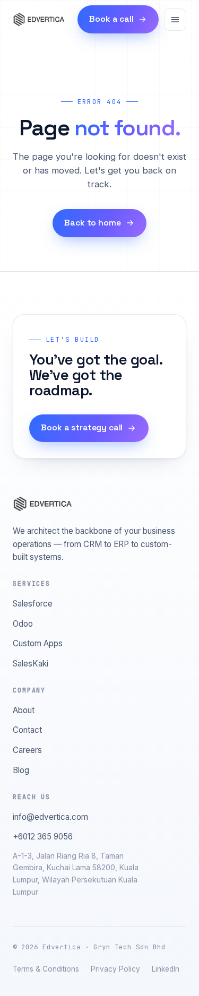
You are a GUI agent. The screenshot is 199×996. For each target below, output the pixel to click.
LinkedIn (165, 969)
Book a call (111, 19)
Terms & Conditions (46, 969)
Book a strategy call (82, 427)
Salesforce (33, 604)
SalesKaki (30, 664)
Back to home (92, 223)
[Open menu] (175, 19)
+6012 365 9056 (43, 837)
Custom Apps (38, 643)
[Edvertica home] (39, 20)
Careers (27, 750)
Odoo (23, 624)
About (23, 710)
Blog (21, 770)
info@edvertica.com (50, 817)
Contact (27, 730)
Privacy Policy (115, 969)
